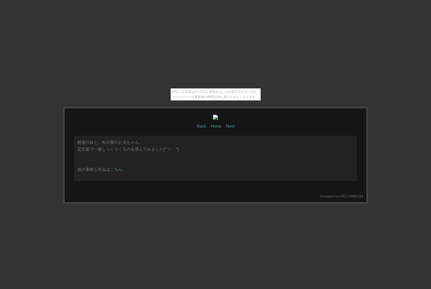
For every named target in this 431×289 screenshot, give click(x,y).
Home (216, 126)
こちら (116, 169)
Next (230, 126)
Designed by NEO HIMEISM (341, 196)
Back (201, 126)
